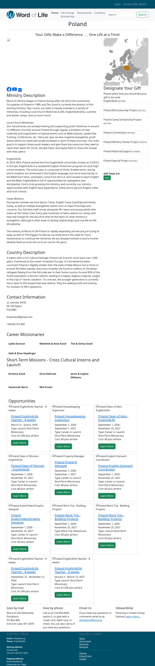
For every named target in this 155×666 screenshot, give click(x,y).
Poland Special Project (120, 160)
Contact (82, 659)
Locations (99, 12)
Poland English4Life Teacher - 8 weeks (24, 418)
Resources (84, 644)
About (82, 638)
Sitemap (83, 653)
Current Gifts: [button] (134, 4)
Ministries (83, 647)
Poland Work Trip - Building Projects (67, 517)
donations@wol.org (90, 620)
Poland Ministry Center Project (125, 142)
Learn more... (133, 616)
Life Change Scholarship (67, 14)
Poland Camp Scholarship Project (123, 121)
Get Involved (85, 641)
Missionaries (84, 12)
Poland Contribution (119, 132)
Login (117, 4)
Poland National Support (122, 151)
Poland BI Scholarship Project (125, 110)
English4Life (115, 101)
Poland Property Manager (66, 464)
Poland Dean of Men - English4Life (113, 418)
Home (54, 12)
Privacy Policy (85, 656)
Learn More (19, 442)
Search (142, 14)
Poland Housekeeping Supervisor (70, 418)
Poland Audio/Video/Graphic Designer (25, 519)
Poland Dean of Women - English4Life (27, 467)
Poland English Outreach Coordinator (115, 467)
